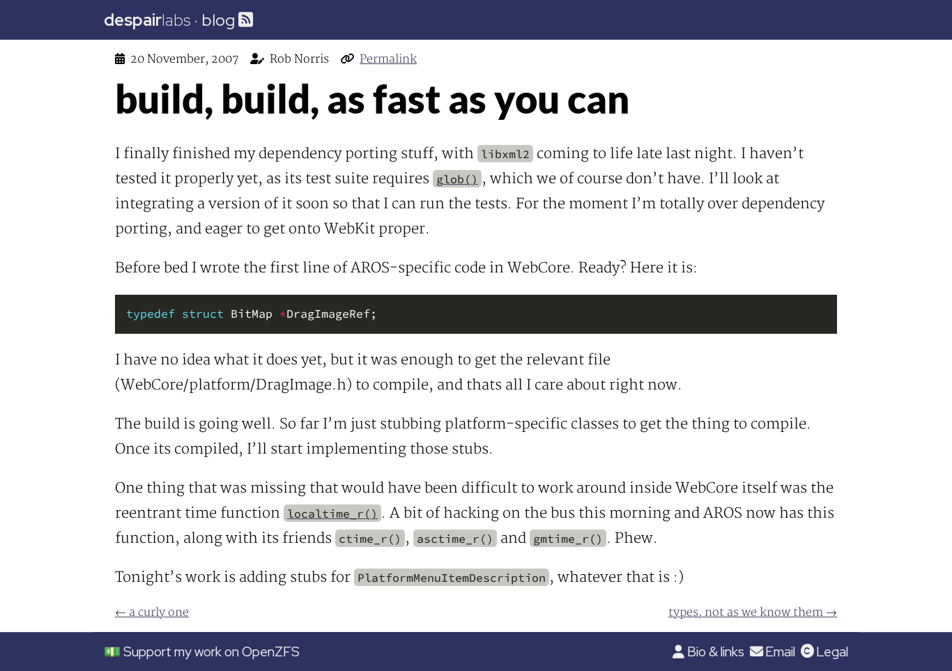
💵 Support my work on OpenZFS (202, 651)
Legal (832, 651)
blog (218, 20)
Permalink (388, 59)
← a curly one (152, 612)
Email (780, 651)
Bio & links (715, 651)
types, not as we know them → (752, 612)
